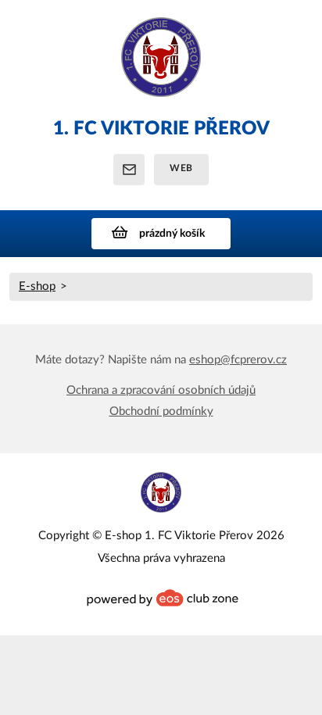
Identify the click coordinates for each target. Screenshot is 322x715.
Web (181, 168)
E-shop (37, 286)
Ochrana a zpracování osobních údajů (161, 390)
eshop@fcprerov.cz (238, 360)
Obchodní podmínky (161, 411)
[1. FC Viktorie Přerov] (161, 65)
